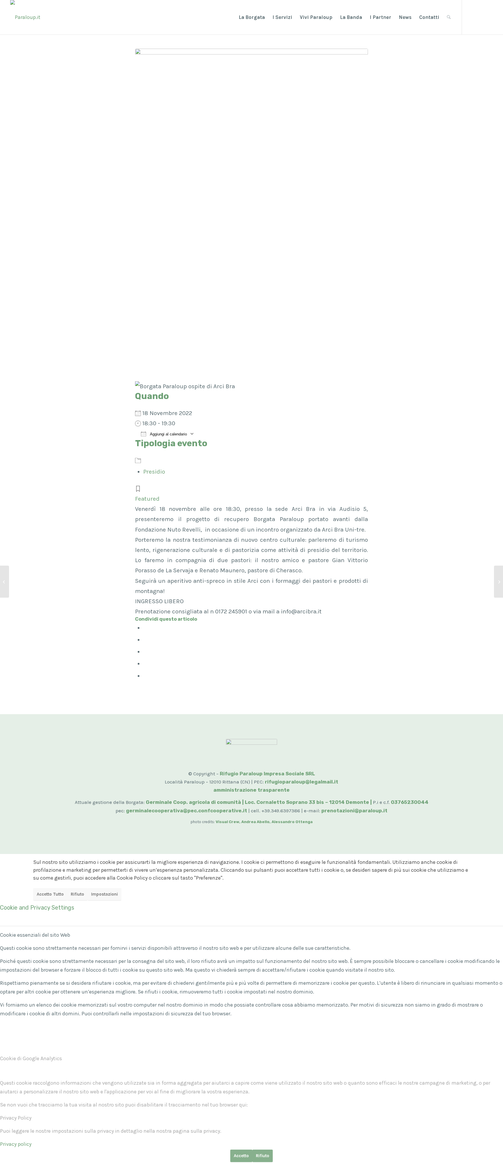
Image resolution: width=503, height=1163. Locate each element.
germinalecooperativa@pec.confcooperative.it (186, 810)
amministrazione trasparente (251, 790)
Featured (147, 498)
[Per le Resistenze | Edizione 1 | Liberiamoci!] (498, 582)
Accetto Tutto (50, 894)
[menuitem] (252, 17)
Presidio (154, 471)
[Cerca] (448, 17)
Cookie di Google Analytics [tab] (31, 1058)
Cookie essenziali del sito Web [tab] (35, 935)
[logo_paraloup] (25, 17)
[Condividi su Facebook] (145, 627)
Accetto (241, 1155)
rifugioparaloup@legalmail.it (301, 782)
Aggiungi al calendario (168, 434)
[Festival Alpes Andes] (4, 582)
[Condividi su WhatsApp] (145, 651)
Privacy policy (15, 1144)
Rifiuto (77, 894)
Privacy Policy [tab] (15, 1118)
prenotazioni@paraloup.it (354, 810)
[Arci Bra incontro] (251, 213)
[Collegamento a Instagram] (479, 17)
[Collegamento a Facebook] (471, 17)
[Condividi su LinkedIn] (145, 663)
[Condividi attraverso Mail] (145, 675)
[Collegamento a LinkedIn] (488, 17)
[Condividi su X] (145, 639)
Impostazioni (104, 894)
